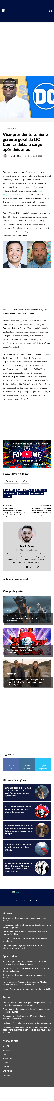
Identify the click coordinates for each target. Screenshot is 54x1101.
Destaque (11, 674)
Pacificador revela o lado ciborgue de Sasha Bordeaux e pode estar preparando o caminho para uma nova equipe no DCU (27, 1030)
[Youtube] (37, 900)
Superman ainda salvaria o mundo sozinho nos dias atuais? (18, 847)
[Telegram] (27, 566)
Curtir (11, 759)
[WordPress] (38, 566)
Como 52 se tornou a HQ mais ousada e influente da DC (27, 989)
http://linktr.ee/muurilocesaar (27, 550)
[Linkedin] (23, 566)
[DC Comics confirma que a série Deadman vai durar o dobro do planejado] (27, 641)
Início (4, 82)
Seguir (27, 759)
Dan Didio (8, 490)
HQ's (14, 129)
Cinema (11, 82)
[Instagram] (19, 566)
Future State (37, 493)
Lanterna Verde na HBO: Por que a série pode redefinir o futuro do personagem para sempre (25, 682)
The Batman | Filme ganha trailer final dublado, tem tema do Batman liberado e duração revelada (40, 511)
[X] (34, 566)
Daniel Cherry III (24, 490)
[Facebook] (16, 566)
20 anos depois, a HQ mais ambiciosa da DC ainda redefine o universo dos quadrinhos (25, 618)
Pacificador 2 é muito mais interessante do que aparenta (27, 1023)
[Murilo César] (5, 156)
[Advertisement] (27, 49)
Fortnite (23, 493)
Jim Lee (7, 497)
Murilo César (16, 156)
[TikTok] (31, 566)
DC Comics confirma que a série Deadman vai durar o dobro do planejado (21, 650)
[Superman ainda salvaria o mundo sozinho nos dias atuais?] (42, 849)
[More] (36, 164)
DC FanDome (9, 493)
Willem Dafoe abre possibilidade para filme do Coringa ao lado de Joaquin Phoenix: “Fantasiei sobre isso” (14, 512)
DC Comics (41, 490)
